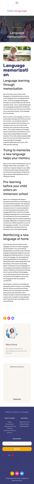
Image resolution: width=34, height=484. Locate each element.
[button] (17, 2)
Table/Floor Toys (24, 422)
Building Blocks (24, 426)
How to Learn (17, 27)
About (10, 422)
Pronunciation (9, 424)
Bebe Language (21, 478)
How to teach (10, 418)
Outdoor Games (24, 424)
